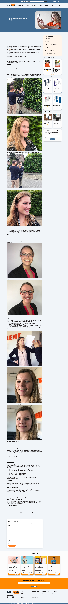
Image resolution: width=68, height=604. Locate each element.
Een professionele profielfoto (50, 53)
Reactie (9, 525)
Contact (59, 1)
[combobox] (32, 1)
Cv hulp (27, 5)
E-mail (9, 540)
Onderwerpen (20, 5)
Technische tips (47, 38)
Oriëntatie (10, 570)
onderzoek (9, 49)
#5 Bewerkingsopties (48, 45)
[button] (6, 565)
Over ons (54, 1)
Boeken (40, 5)
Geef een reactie (47, 54)
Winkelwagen (44, 594)
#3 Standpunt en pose (48, 43)
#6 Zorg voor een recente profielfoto (51, 48)
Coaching (46, 5)
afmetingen (33, 453)
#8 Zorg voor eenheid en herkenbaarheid (51, 51)
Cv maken (33, 594)
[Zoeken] (45, 1)
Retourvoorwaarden (20, 603)
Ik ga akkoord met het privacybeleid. (52, 137)
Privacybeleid (27, 603)
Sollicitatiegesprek (25, 570)
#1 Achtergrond (47, 40)
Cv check (22, 596)
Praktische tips (47, 47)
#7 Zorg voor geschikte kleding (50, 50)
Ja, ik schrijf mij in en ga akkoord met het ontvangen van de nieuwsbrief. (30, 584)
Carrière (37, 570)
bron (31, 42)
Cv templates (23, 593)
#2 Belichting (47, 41)
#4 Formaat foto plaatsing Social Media (51, 44)
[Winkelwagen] (56, 5)
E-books (22, 597)
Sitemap (33, 603)
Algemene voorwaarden (11, 603)
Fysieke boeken (23, 598)
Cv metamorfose (24, 594)
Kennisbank (34, 5)
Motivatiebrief (34, 596)
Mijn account (44, 593)
